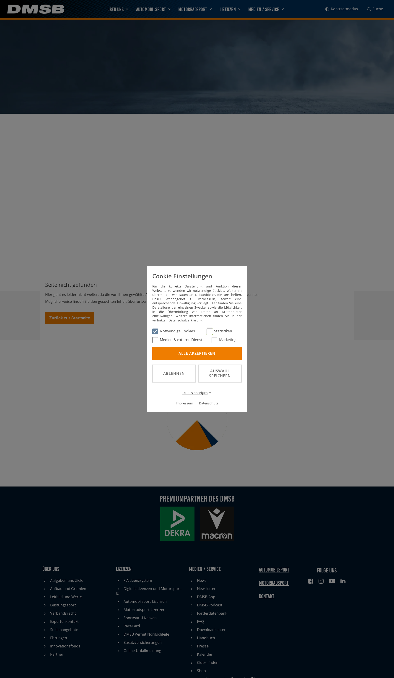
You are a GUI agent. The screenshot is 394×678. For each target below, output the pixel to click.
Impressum (184, 403)
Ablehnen (174, 373)
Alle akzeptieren (197, 353)
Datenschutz (208, 403)
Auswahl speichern (220, 373)
